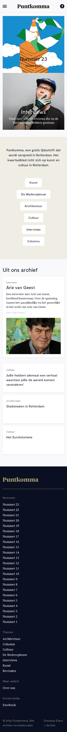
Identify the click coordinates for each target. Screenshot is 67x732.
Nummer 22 (11, 510)
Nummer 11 (11, 568)
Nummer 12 (11, 563)
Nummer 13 (11, 558)
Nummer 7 (10, 590)
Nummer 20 (11, 520)
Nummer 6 (10, 595)
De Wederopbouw (33, 194)
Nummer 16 (11, 542)
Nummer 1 (10, 622)
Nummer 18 (11, 531)
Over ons (9, 688)
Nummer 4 (10, 606)
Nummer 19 (11, 526)
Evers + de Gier (53, 723)
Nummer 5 (10, 600)
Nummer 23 (11, 504)
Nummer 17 (11, 536)
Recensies (9, 671)
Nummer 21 (11, 515)
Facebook (9, 705)
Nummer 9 (10, 579)
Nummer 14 (11, 552)
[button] (5, 6)
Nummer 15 (11, 547)
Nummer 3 (10, 611)
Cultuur (33, 217)
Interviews (33, 229)
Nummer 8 (10, 584)
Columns (33, 241)
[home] (33, 6)
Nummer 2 (10, 616)
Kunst (33, 182)
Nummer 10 (11, 574)
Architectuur (33, 206)
